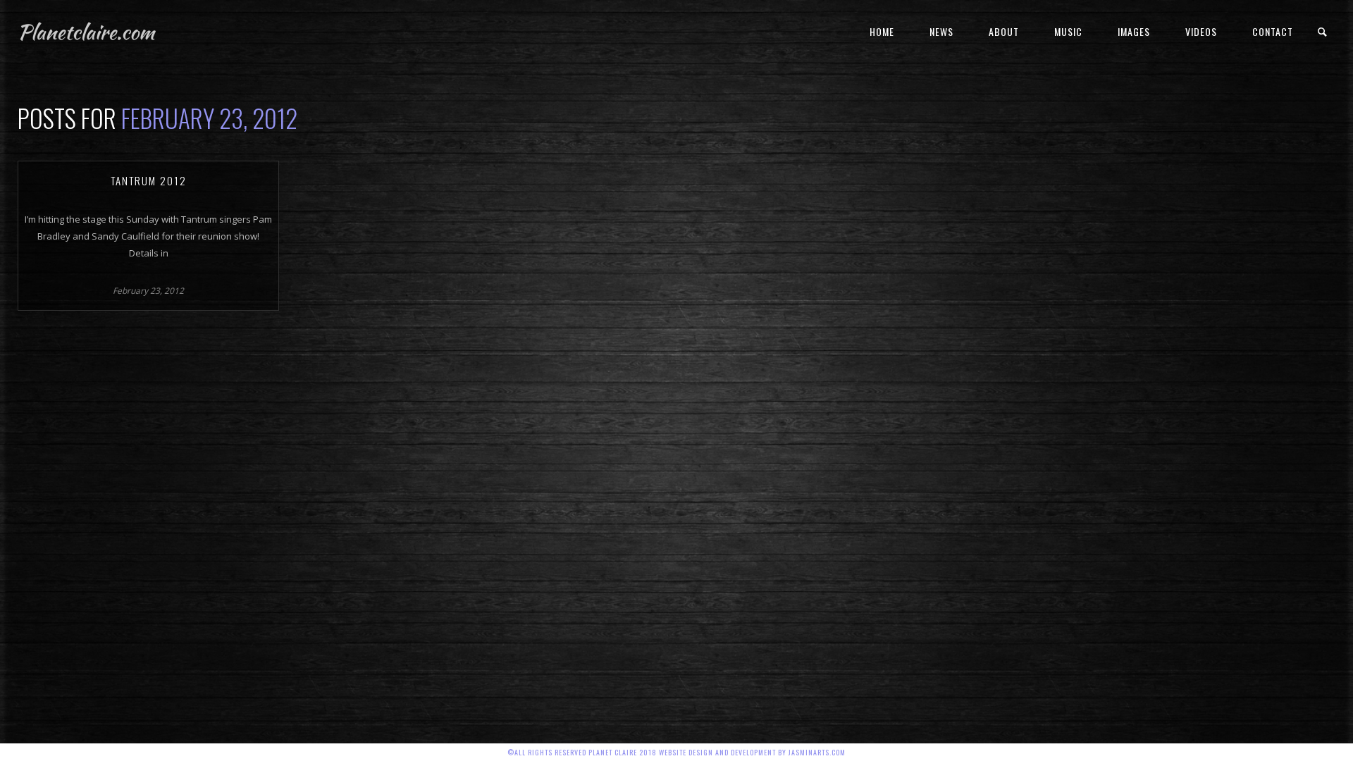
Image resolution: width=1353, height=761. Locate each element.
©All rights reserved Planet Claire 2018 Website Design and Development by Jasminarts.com (676, 752)
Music (1068, 31)
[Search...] (1323, 32)
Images (1134, 31)
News (941, 31)
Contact (1272, 31)
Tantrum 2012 (149, 180)
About (1004, 31)
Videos (1201, 31)
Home (882, 31)
